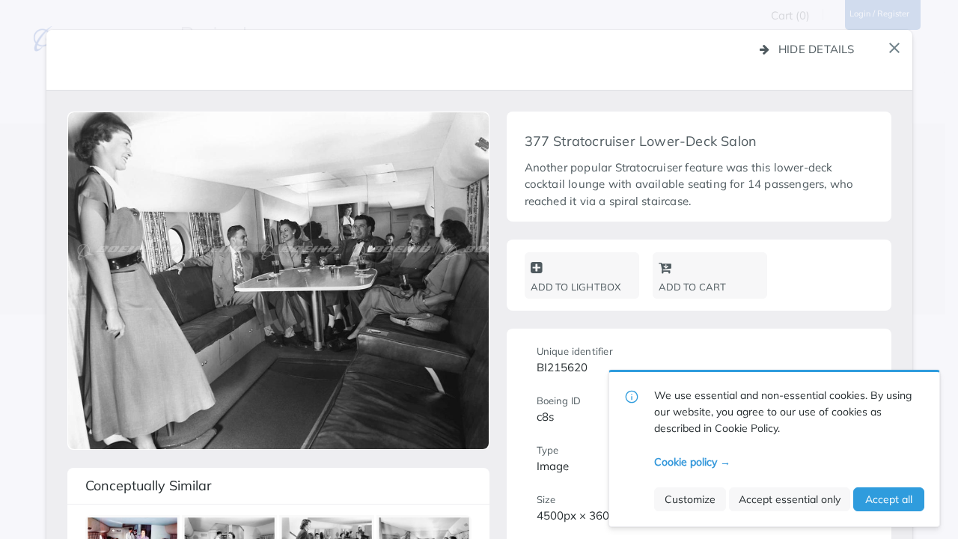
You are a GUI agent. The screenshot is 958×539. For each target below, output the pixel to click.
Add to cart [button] (693, 287)
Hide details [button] (816, 49)
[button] (894, 48)
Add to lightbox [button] (576, 287)
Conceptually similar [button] (148, 485)
